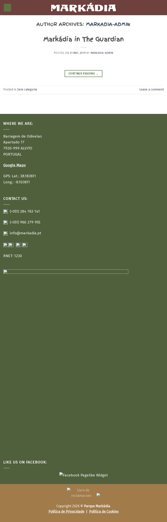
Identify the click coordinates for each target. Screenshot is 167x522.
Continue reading (83, 73)
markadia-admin (108, 24)
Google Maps (14, 165)
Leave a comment (151, 89)
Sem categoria (27, 89)
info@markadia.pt (25, 233)
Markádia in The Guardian (83, 39)
